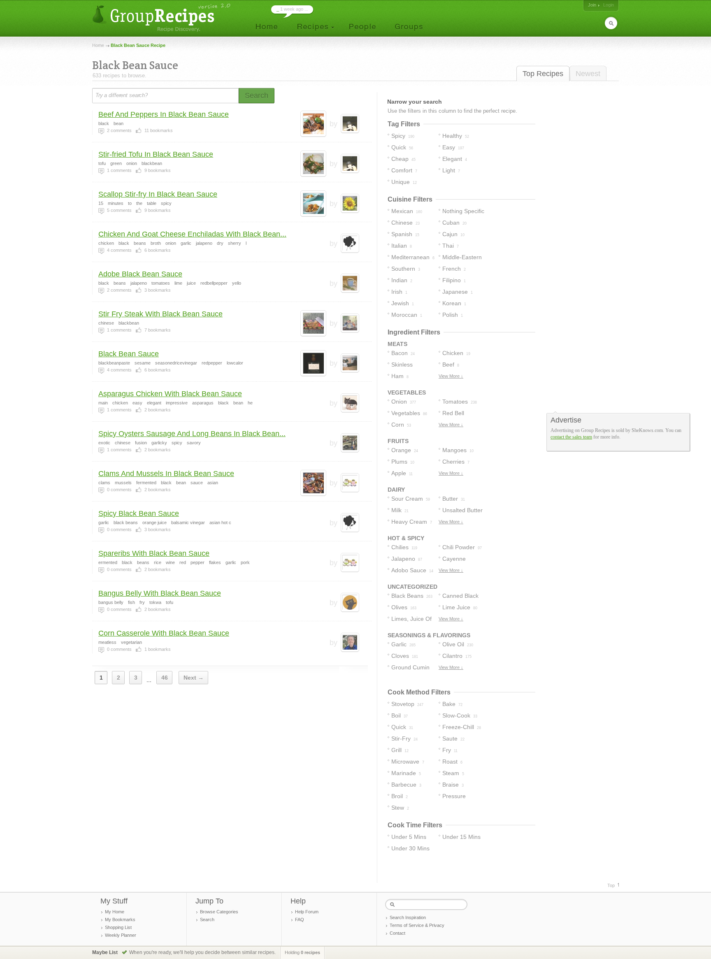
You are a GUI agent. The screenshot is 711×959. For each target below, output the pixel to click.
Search (207, 919)
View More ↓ (451, 376)
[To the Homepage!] (162, 17)
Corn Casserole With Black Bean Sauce (163, 633)
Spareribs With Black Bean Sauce (153, 553)
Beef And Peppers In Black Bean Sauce (163, 114)
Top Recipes (543, 74)
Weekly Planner (120, 935)
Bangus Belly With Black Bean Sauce (159, 593)
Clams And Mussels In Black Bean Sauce (166, 473)
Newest (588, 74)
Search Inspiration (408, 917)
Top (611, 885)
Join (592, 4)
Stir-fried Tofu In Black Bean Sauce (155, 154)
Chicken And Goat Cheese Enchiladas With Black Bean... (192, 234)
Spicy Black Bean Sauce (138, 513)
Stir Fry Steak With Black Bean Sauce (160, 314)
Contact (397, 933)
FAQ (299, 919)
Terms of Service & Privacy (417, 925)
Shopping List (118, 927)
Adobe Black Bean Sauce (140, 274)
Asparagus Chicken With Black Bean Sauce (170, 394)
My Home (114, 911)
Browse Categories (219, 911)
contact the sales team (571, 437)
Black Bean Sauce (128, 354)
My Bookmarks (120, 919)
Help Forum (306, 911)
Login (608, 4)
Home (98, 45)
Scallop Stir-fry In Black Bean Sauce (157, 194)
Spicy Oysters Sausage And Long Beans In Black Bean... (192, 434)
